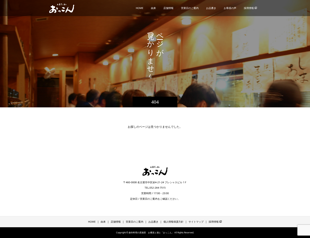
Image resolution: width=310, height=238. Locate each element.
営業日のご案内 (190, 8)
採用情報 (250, 8)
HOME (139, 8)
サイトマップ (196, 221)
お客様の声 (230, 8)
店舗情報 (168, 8)
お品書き (211, 8)
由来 (153, 8)
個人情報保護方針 (173, 221)
